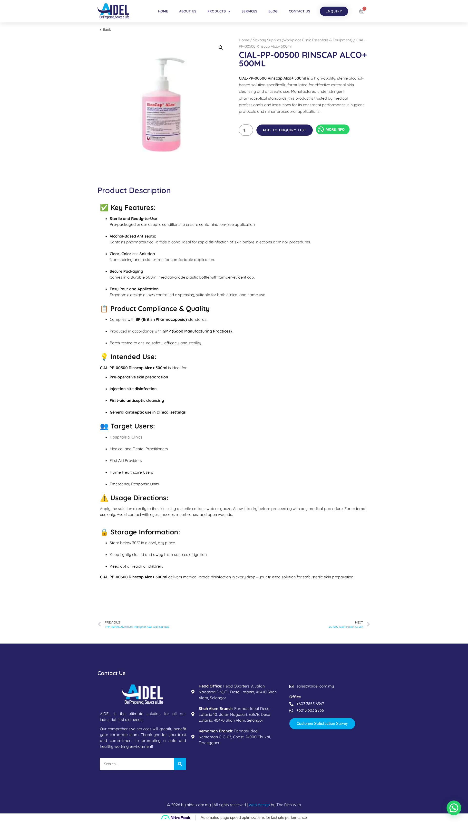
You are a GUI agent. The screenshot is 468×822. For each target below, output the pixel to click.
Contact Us (299, 11)
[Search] (180, 764)
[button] (220, 47)
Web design (259, 804)
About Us (187, 11)
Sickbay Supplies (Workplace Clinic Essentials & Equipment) (302, 40)
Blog (273, 11)
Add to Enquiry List (285, 130)
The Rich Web (288, 804)
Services (249, 11)
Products (216, 11)
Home (163, 11)
